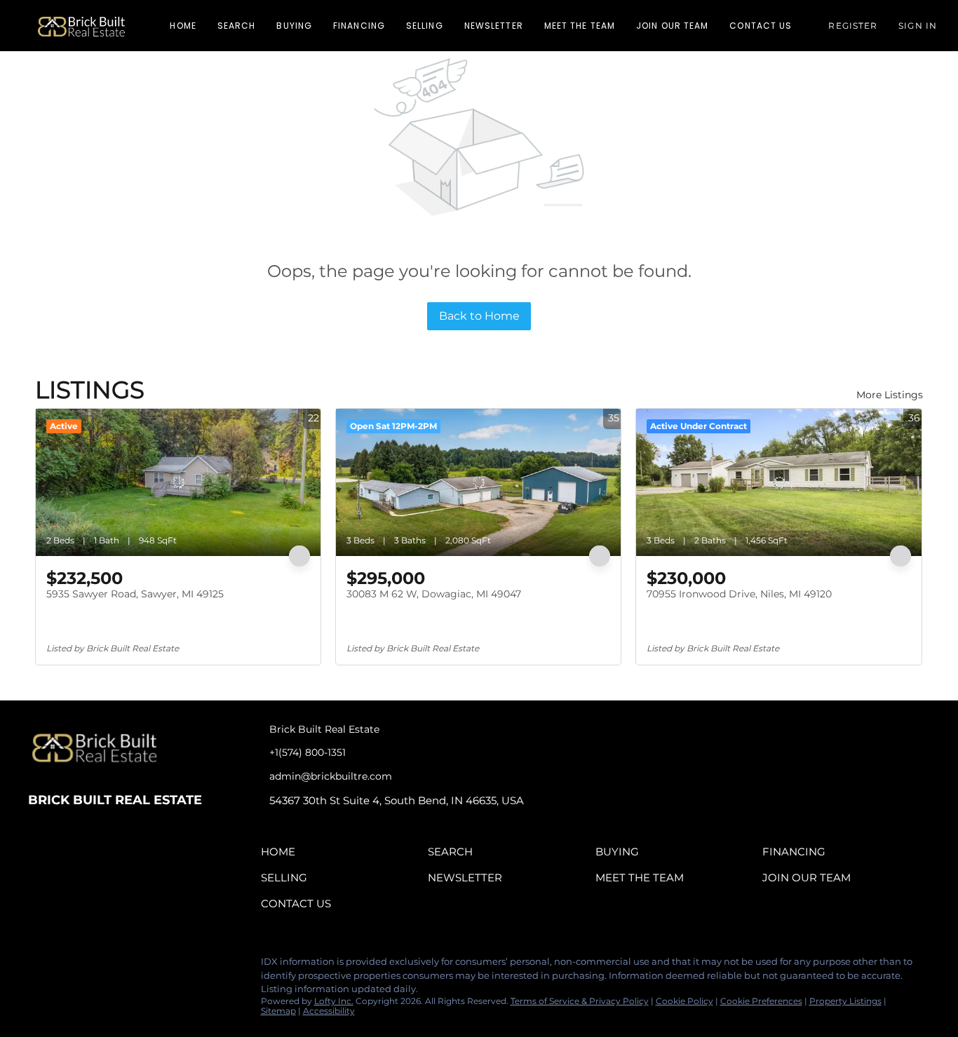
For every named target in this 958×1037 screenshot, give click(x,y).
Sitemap (278, 1010)
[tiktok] (122, 965)
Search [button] (236, 26)
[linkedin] (66, 965)
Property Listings (845, 1001)
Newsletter (493, 26)
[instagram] (94, 965)
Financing (359, 26)
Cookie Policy (684, 1001)
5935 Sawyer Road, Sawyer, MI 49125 (135, 594)
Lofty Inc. (333, 1001)
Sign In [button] (917, 25)
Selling (424, 26)
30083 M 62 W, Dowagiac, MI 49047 (433, 594)
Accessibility (329, 1010)
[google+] (150, 965)
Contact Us (760, 26)
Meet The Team (579, 26)
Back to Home (479, 316)
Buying (294, 26)
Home (183, 26)
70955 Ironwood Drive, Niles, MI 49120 (739, 594)
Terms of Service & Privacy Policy (580, 1001)
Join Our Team (672, 26)
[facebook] (38, 965)
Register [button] (852, 25)
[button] (81, 26)
